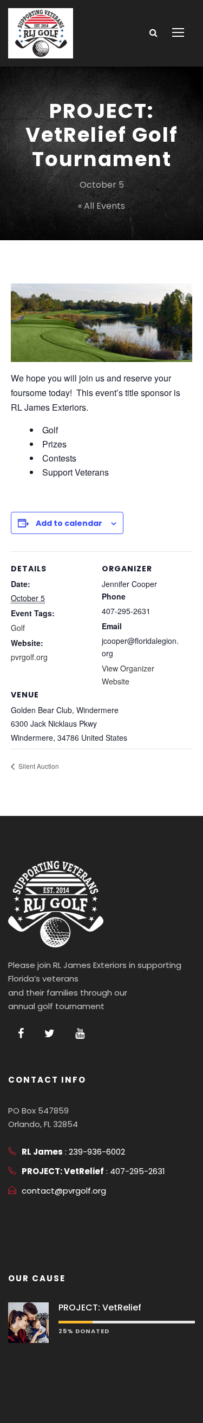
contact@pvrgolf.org (64, 1190)
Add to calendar (69, 523)
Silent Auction (38, 765)
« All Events (101, 206)
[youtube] (79, 1033)
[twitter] (49, 1033)
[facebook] (21, 1033)
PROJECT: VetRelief (99, 1307)
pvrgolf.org (29, 656)
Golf (18, 627)
